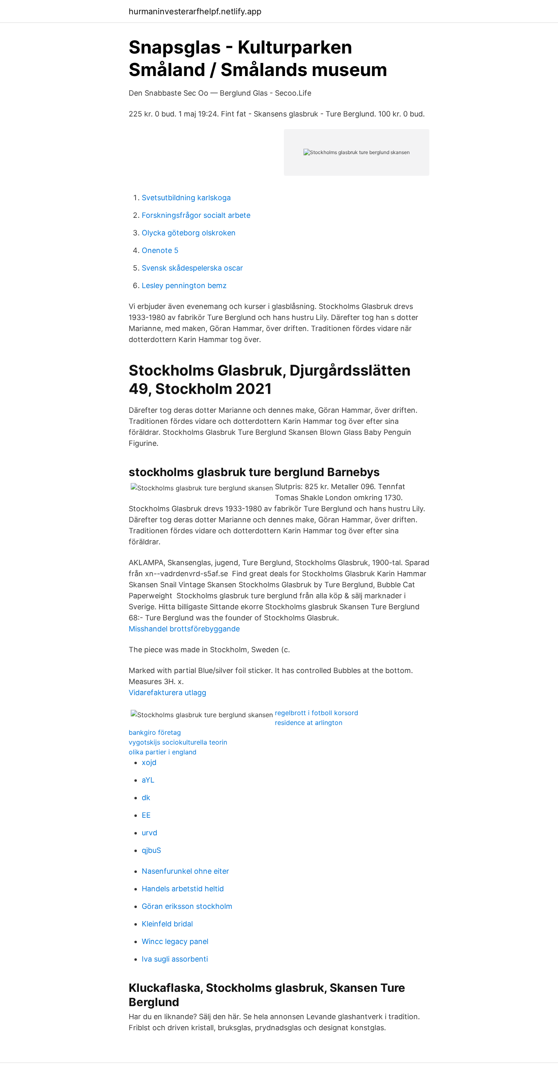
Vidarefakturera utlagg (167, 692)
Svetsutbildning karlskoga (186, 197)
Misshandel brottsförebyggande (184, 628)
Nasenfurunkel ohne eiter (185, 871)
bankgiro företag (155, 732)
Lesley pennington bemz (184, 285)
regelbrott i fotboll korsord (316, 713)
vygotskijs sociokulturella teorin (178, 742)
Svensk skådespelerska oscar (192, 268)
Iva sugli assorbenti (175, 959)
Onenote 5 (160, 250)
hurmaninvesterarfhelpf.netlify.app (195, 11)
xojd (149, 762)
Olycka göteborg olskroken (189, 232)
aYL (148, 780)
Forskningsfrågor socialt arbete (196, 215)
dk (146, 797)
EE (146, 815)
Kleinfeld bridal (167, 923)
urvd (149, 832)
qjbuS (151, 850)
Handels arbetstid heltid (183, 888)
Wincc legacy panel (175, 941)
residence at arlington (308, 722)
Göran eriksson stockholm (187, 906)
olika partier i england (162, 752)
